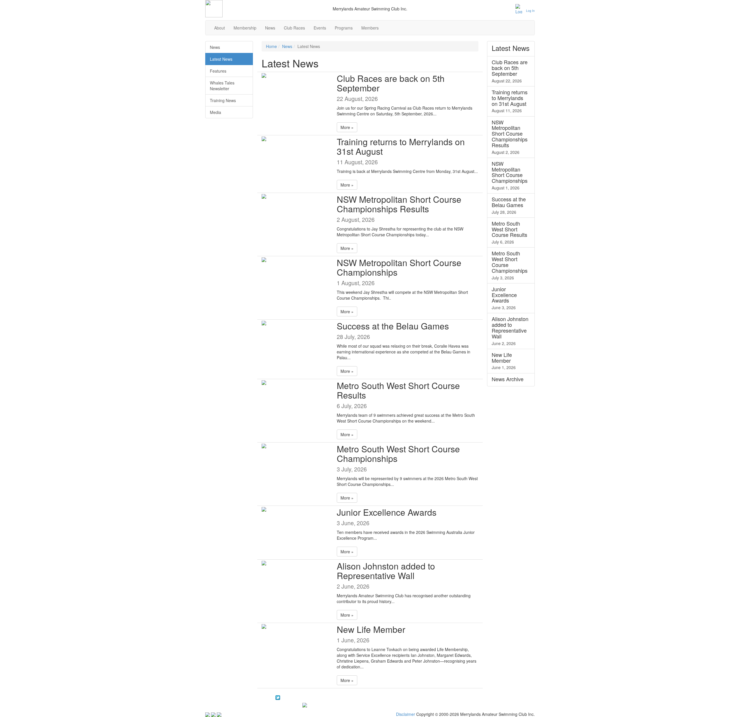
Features (218, 71)
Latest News (221, 59)
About (219, 28)
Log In (530, 11)
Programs (344, 28)
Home (271, 46)
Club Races (294, 28)
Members (370, 28)
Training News (223, 100)
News (270, 28)
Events (320, 28)
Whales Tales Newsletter (222, 85)
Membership (245, 28)
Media (215, 112)
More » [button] (347, 127)
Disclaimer (405, 714)
